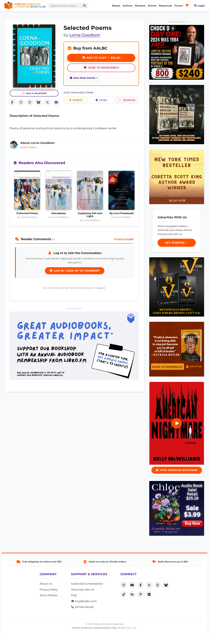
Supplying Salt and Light (90, 215)
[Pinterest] (140, 594)
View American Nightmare (179, 470)
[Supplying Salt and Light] (90, 191)
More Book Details (84, 78)
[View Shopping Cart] (187, 6)
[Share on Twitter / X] (47, 102)
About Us (46, 583)
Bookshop (129, 100)
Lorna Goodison (84, 35)
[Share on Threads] (29, 102)
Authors (128, 5)
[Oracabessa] (59, 191)
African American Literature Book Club (94, 627)
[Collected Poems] (27, 191)
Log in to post (125, 239)
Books (116, 5)
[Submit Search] (83, 5)
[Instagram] (123, 585)
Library (103, 100)
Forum (178, 5)
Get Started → (176, 242)
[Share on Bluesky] (38, 102)
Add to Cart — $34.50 (103, 57)
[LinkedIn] (132, 594)
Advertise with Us (82, 589)
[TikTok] (123, 594)
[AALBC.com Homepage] (25, 6)
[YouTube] (132, 585)
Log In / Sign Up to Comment (76, 270)
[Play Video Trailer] (176, 423)
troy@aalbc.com (85, 601)
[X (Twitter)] (149, 585)
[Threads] (157, 585)
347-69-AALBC (84, 607)
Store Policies (48, 595)
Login (201, 5)
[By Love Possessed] (121, 191)
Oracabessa (58, 213)
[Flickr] (149, 594)
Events (152, 5)
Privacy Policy (49, 589)
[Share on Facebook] (12, 102)
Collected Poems (27, 213)
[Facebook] (140, 585)
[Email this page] (56, 102)
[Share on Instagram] (20, 102)
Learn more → (29, 147)
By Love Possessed (121, 213)
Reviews (140, 5)
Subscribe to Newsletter (87, 583)
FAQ (74, 595)
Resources (165, 5)
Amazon (77, 100)
